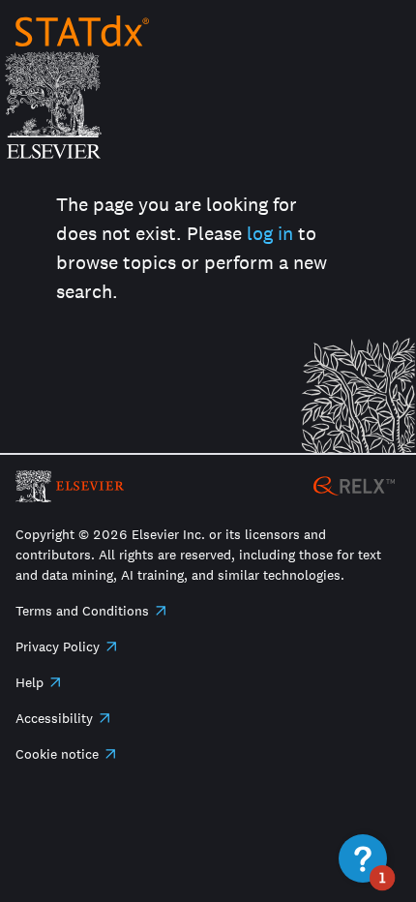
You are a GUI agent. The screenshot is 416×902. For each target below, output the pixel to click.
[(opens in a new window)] (354, 484)
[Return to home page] (82, 30)
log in (270, 233)
